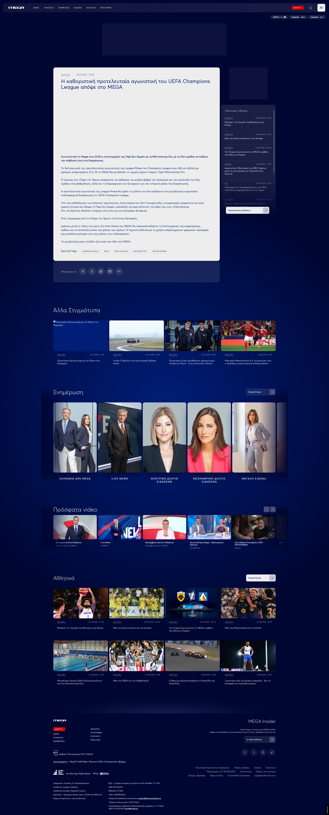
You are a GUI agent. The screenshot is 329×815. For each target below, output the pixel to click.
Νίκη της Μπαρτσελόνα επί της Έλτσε (243, 628)
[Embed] (119, 271)
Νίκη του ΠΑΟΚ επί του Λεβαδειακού (131, 680)
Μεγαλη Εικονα (254, 478)
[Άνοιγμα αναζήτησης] (310, 8)
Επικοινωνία (245, 771)
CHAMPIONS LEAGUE (90, 251)
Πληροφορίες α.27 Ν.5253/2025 (221, 771)
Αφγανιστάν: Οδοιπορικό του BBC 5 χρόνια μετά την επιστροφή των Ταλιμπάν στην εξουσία (245, 171)
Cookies (257, 767)
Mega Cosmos (216, 775)
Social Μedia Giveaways (239, 775)
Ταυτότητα (271, 767)
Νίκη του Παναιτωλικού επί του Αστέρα (244, 138)
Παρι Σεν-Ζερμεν (159, 251)
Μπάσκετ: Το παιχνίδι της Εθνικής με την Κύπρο (80, 628)
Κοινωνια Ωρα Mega (75, 478)
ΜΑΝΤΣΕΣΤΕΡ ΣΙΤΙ (140, 251)
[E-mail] (110, 271)
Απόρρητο (327, 809)
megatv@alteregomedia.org (149, 798)
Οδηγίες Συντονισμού (266, 771)
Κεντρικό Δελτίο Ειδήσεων (69, 542)
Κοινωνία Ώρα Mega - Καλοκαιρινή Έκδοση (206, 543)
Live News (120, 478)
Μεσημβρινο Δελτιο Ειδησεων (209, 480)
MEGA (106, 251)
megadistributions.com (265, 775)
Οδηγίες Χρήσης (241, 767)
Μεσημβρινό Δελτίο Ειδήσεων (159, 542)
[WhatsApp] (101, 271)
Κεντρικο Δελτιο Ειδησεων (164, 480)
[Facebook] (83, 271)
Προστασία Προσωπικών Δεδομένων (213, 767)
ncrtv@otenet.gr (131, 809)
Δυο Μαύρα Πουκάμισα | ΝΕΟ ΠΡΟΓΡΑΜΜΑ (249, 543)
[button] (321, 8)
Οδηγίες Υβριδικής (196, 775)
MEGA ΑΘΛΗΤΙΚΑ (121, 251)
